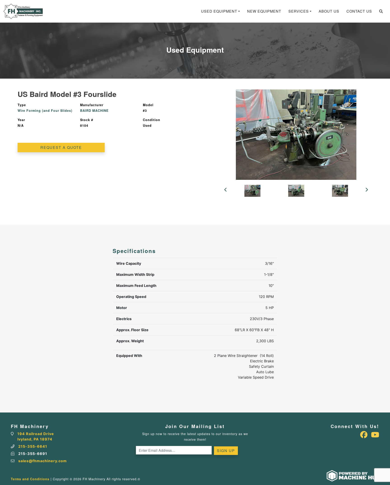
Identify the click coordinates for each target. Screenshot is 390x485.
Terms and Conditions (30, 479)
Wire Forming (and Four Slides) (45, 110)
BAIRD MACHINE (94, 110)
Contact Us (359, 11)
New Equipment (264, 11)
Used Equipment (219, 11)
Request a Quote (61, 147)
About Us (329, 11)
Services (298, 11)
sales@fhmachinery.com (42, 461)
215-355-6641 (32, 446)
